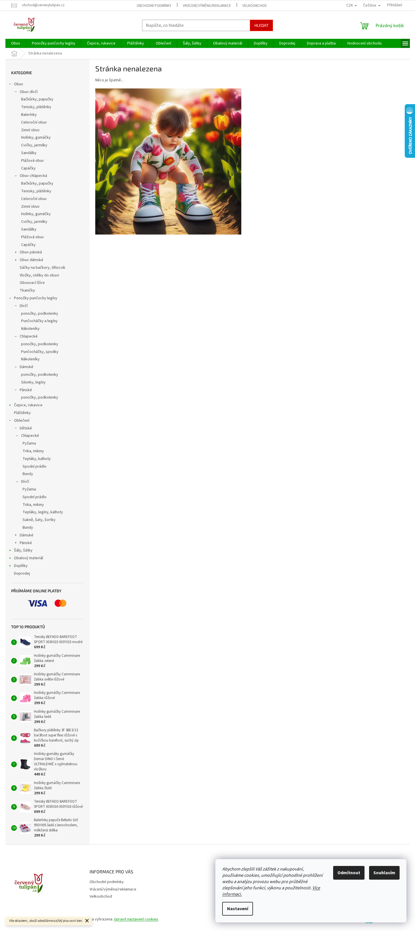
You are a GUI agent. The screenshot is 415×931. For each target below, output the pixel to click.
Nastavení (237, 909)
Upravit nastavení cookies (136, 919)
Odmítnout (348, 873)
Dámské (26, 367)
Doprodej (22, 573)
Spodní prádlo (34, 466)
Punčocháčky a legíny (39, 321)
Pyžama (29, 443)
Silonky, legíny (33, 382)
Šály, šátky (23, 550)
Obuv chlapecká (33, 176)
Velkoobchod (254, 5)
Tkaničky (27, 290)
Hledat (261, 25)
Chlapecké (29, 336)
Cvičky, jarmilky (34, 145)
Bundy (28, 474)
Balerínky (29, 115)
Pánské (26, 390)
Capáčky (28, 168)
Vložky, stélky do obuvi (39, 275)
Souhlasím (384, 873)
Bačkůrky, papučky (37, 99)
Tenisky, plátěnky (36, 107)
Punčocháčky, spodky (39, 352)
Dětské (26, 428)
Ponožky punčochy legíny (35, 298)
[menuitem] (15, 43)
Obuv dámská (31, 260)
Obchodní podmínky (154, 5)
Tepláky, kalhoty (37, 459)
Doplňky (21, 566)
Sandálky (29, 153)
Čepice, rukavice (28, 405)
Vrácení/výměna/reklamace (207, 5)
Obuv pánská (31, 252)
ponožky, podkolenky (39, 313)
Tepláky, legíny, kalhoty (43, 512)
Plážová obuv (32, 160)
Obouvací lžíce (32, 283)
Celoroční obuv (34, 122)
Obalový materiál (28, 558)
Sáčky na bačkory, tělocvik (42, 267)
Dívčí (24, 306)
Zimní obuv (30, 130)
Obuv (18, 84)
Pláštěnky (22, 413)
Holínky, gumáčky (36, 137)
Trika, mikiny (33, 451)
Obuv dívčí (29, 92)
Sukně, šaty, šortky (39, 520)
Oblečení (21, 420)
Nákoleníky (30, 329)
